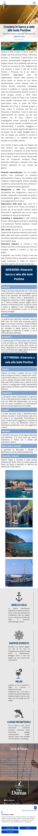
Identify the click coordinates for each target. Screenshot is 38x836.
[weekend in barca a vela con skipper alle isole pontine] (19, 543)
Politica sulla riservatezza (29, 810)
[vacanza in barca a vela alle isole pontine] (19, 483)
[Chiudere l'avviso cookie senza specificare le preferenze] (35, 807)
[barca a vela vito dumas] (19, 572)
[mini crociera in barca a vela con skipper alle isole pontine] (19, 513)
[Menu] (34, 3)
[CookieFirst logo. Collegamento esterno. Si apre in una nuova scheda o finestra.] (2, 812)
